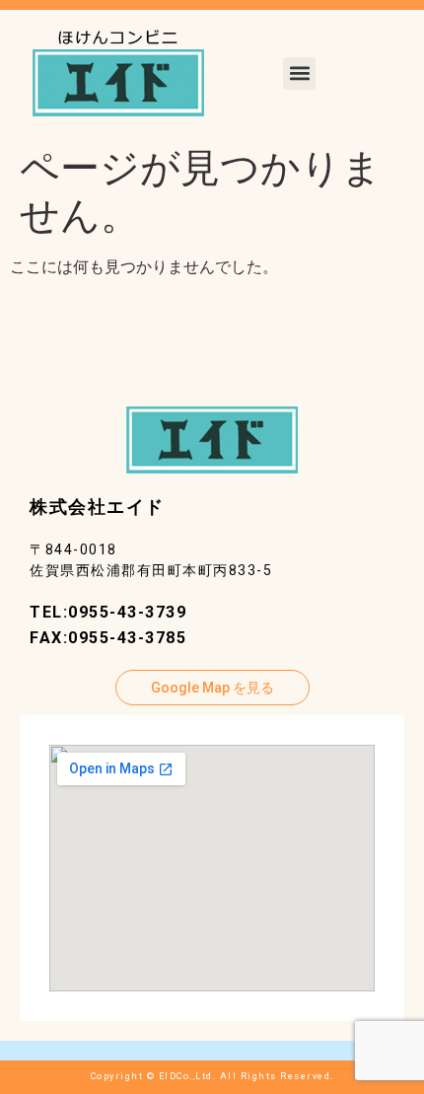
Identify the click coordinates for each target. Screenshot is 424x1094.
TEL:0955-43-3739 (108, 612)
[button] (299, 73)
